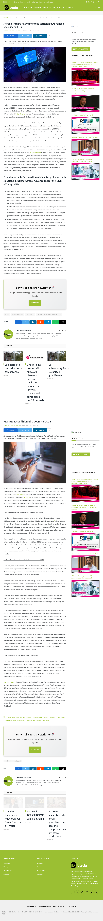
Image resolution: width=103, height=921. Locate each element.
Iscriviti (35, 303)
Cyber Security (20, 114)
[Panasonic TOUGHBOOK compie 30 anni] (35, 802)
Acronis (7, 314)
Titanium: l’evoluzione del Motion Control (85, 137)
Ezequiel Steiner (35, 153)
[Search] (99, 7)
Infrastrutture (49, 7)
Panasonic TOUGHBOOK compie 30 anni (35, 815)
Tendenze (69, 7)
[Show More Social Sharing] (49, 36)
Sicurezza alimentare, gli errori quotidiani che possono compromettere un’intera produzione (57, 824)
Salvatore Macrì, (9, 682)
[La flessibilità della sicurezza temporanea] (13, 356)
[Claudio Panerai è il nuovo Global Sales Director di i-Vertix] (13, 802)
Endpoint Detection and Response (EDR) (49, 314)
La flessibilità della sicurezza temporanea (13, 368)
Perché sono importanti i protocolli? (83, 115)
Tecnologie (27, 7)
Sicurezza (60, 7)
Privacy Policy (41, 870)
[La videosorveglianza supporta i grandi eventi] (56, 356)
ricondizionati (17, 761)
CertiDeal (20, 494)
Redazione (40, 874)
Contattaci (40, 863)
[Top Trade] (11, 7)
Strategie (37, 7)
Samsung (27, 497)
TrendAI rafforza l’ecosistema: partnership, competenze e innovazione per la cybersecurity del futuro (85, 64)
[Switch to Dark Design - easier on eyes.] (96, 7)
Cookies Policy (41, 867)
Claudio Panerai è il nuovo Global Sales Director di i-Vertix (13, 818)
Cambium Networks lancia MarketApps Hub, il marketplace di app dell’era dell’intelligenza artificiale (34, 2)
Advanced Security (17, 314)
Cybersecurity (30, 314)
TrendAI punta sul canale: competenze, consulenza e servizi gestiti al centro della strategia (84, 91)
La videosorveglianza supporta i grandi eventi (57, 370)
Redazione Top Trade (12, 31)
